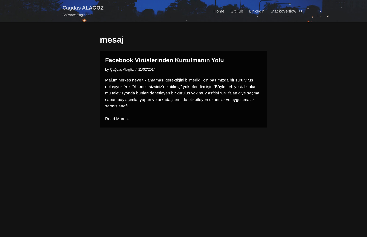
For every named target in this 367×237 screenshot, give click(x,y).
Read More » (117, 118)
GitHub (236, 11)
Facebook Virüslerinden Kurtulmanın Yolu (164, 60)
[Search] (300, 11)
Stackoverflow (283, 11)
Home (218, 11)
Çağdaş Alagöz (122, 69)
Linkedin (257, 11)
